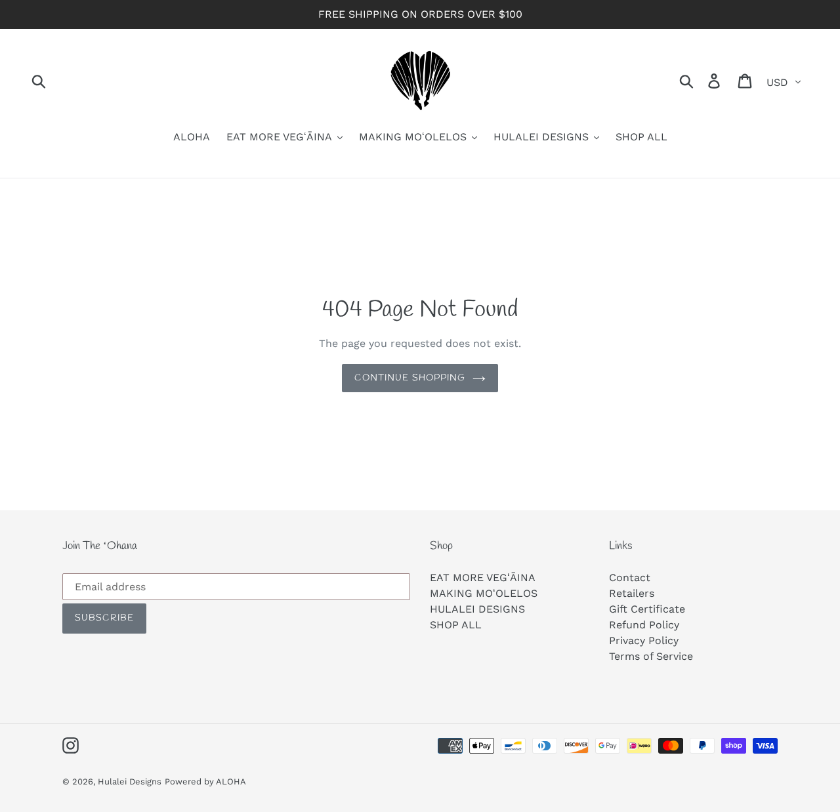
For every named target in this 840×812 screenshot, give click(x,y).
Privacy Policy (644, 640)
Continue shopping (409, 378)
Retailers (631, 593)
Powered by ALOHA (205, 781)
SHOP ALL (456, 625)
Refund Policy (644, 625)
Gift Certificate (647, 609)
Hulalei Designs (129, 781)
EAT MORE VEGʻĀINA (483, 577)
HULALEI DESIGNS (477, 609)
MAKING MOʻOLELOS (483, 593)
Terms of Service (651, 656)
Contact (629, 577)
